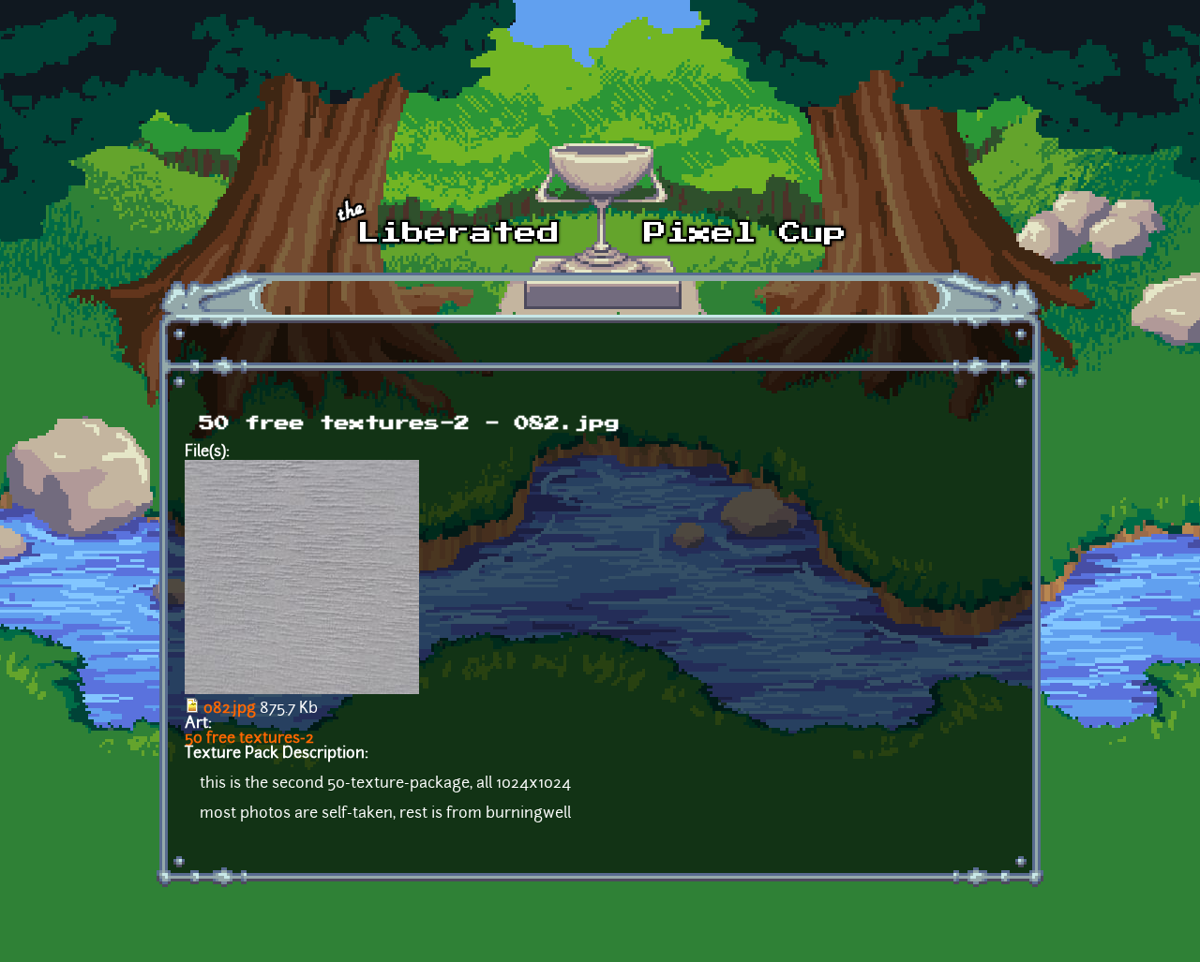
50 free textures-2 (249, 739)
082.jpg (229, 709)
